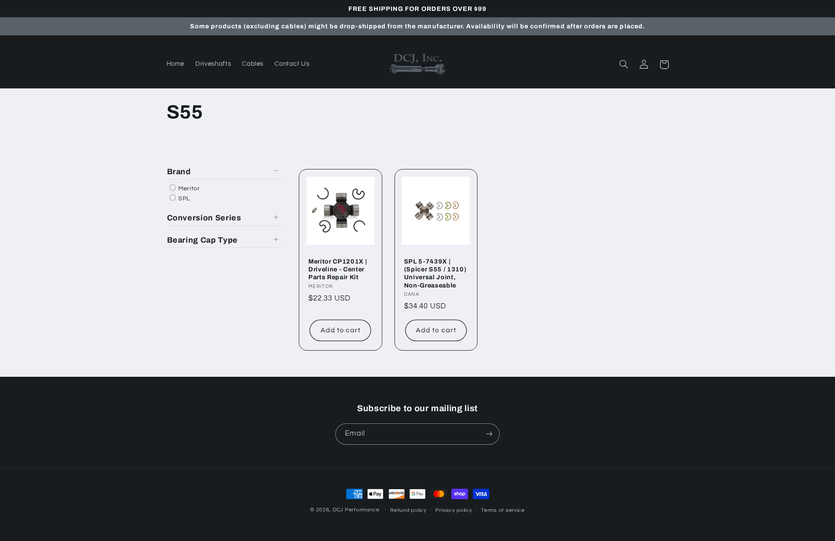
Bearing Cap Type (202, 240)
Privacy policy (453, 510)
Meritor (188, 189)
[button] (624, 64)
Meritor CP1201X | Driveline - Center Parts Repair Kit (337, 269)
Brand (179, 171)
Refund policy (408, 510)
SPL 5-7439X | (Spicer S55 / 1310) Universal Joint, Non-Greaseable (435, 273)
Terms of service (503, 510)
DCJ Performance (356, 509)
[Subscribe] (489, 434)
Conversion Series (204, 217)
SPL (183, 199)
